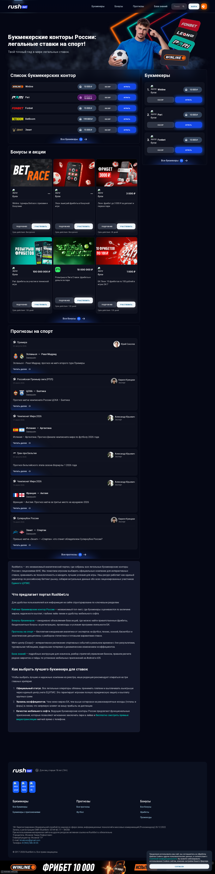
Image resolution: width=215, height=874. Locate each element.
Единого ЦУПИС (21, 583)
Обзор (108, 86)
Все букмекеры (71, 139)
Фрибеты (144, 812)
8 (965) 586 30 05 (30, 843)
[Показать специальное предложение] (204, 6)
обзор (161, 99)
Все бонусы (71, 318)
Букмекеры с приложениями (26, 812)
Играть (127, 86)
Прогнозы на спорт (22, 631)
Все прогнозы (71, 554)
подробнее (21, 226)
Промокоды (146, 817)
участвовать (41, 226)
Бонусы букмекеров (23, 620)
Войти (194, 6)
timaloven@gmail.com (29, 840)
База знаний (19, 653)
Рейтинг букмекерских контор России (33, 609)
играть (188, 99)
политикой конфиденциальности (163, 859)
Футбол (80, 812)
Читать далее (20, 369)
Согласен (179, 866)
